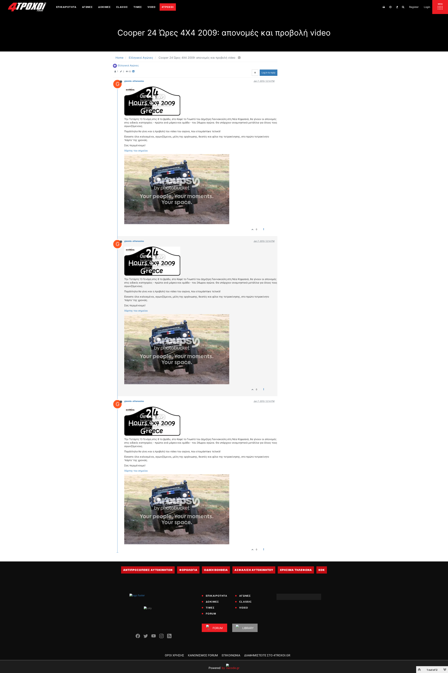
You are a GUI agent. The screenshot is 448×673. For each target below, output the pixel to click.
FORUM (211, 613)
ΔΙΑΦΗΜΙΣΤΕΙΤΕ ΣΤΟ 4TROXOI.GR (267, 655)
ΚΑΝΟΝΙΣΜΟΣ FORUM (203, 655)
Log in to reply (268, 72)
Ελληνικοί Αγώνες (128, 65)
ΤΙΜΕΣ (210, 607)
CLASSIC (245, 601)
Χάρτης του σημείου (136, 150)
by (217, 667)
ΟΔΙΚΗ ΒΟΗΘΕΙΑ (216, 570)
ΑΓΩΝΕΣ (245, 595)
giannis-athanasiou (134, 81)
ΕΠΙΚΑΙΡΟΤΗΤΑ (216, 595)
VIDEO (243, 607)
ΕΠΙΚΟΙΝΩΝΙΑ (231, 655)
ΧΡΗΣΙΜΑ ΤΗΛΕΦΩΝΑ (296, 570)
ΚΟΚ (321, 570)
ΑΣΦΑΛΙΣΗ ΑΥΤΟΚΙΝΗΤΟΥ (253, 570)
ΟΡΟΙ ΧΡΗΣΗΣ (174, 655)
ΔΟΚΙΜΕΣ (212, 601)
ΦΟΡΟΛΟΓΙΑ (188, 570)
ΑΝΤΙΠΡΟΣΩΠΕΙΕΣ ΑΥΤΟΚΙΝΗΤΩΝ (148, 570)
